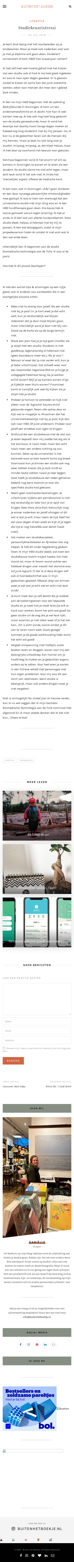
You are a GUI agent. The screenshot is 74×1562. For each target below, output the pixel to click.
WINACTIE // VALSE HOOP (58, 1086)
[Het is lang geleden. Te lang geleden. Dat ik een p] (1, 1540)
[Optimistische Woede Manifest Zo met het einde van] (26, 1540)
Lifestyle (37, 21)
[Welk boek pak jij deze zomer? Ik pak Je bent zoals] (38, 1540)
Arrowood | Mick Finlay (14, 1086)
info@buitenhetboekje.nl (37, 1317)
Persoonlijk (26, 760)
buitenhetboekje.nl (40, 1528)
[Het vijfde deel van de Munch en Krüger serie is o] (13, 1540)
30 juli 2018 (37, 35)
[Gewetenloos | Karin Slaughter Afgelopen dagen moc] (50, 1540)
